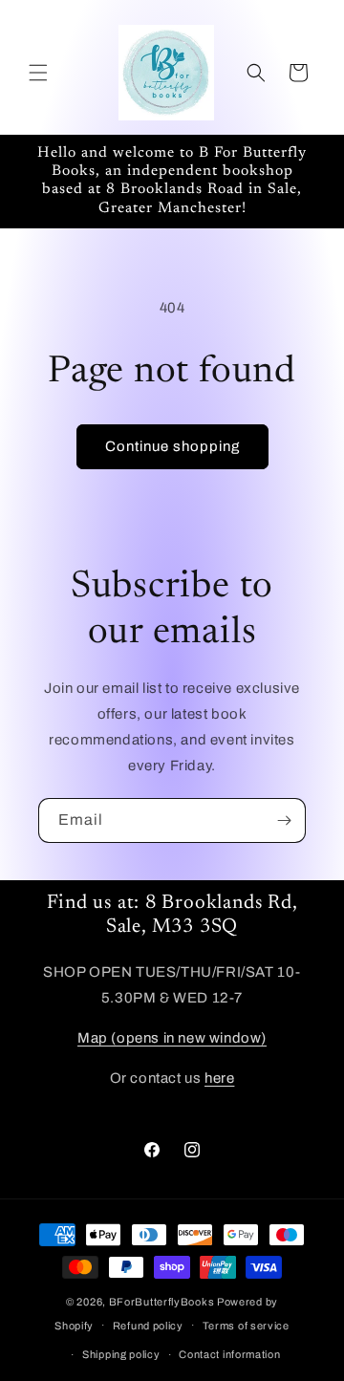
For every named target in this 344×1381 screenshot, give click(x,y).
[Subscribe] (284, 820)
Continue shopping (172, 446)
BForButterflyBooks (162, 1301)
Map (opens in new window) (172, 1038)
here (219, 1078)
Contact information (229, 1354)
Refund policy (148, 1325)
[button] (38, 73)
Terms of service (246, 1325)
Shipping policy (121, 1354)
